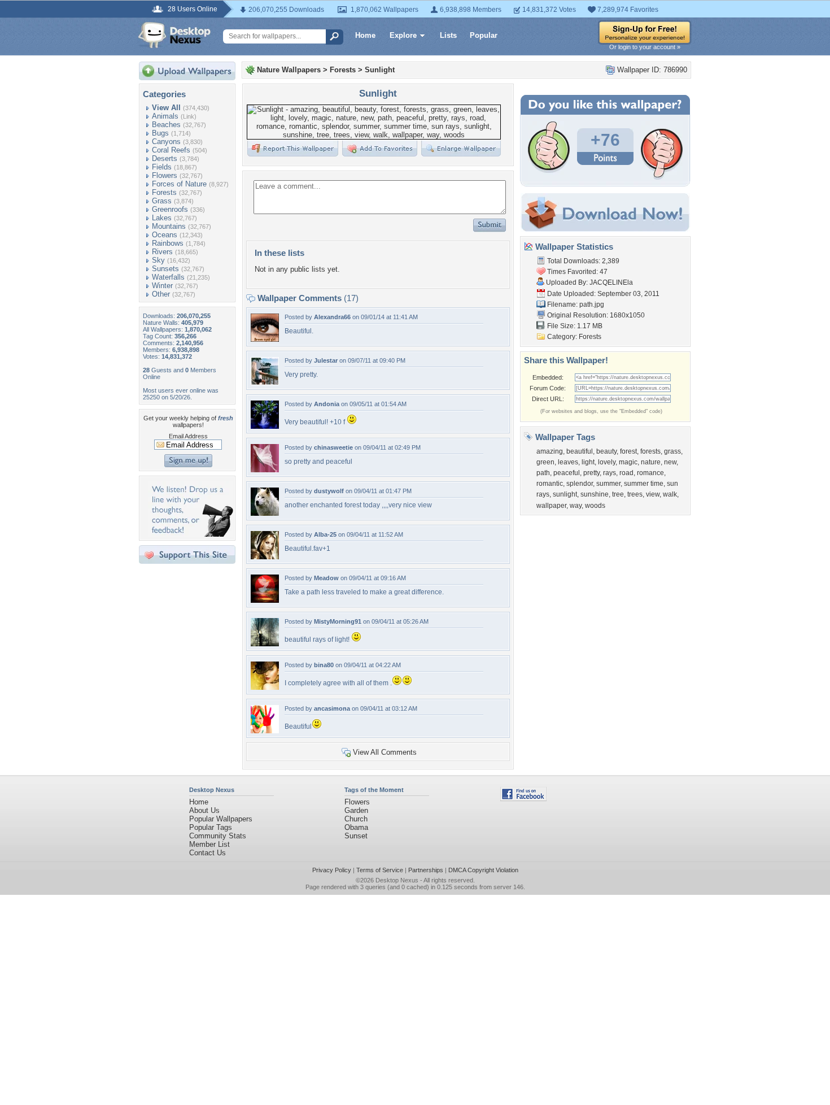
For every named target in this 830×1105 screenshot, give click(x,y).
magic (628, 462)
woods (595, 506)
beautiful (579, 451)
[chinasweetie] (265, 470)
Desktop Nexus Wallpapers (174, 35)
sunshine (594, 494)
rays (609, 473)
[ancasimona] (265, 730)
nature (651, 462)
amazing (549, 451)
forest (628, 451)
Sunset (356, 836)
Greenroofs (170, 209)
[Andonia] (265, 426)
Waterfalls (168, 277)
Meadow (326, 578)
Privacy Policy (331, 870)
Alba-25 (325, 534)
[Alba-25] (265, 556)
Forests (164, 192)
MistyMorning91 (337, 621)
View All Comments (385, 752)
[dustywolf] (265, 513)
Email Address (188, 436)
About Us (204, 810)
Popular (483, 35)
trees (635, 494)
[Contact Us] (190, 534)
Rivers (162, 251)
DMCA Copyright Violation (483, 870)
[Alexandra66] (265, 339)
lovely (606, 462)
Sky (158, 260)
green (545, 462)
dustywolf (329, 491)
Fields (162, 167)
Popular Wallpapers (220, 819)
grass (672, 451)
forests (650, 451)
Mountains (169, 226)
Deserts (164, 158)
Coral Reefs (171, 150)
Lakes (162, 218)
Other (161, 294)
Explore (403, 35)
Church (356, 819)
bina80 (324, 665)
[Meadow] (265, 600)
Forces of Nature (179, 184)
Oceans (164, 234)
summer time (643, 484)
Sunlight (380, 70)
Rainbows (168, 243)
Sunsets (165, 268)
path (543, 473)
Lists (448, 35)
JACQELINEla (611, 282)
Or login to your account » (644, 46)
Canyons (166, 141)
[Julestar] (265, 383)
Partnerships (425, 870)
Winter (162, 285)
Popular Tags (210, 827)
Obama (356, 827)
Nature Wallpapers (289, 70)
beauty (606, 451)
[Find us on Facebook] (523, 798)
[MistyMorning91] (265, 643)
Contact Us (207, 853)
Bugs (160, 133)
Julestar (326, 360)
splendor (579, 484)
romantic (549, 484)
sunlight (565, 494)
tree (618, 494)
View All (166, 107)
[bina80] (265, 687)
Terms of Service (379, 870)
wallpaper (551, 506)
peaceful (566, 473)
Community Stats (217, 836)
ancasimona (332, 708)
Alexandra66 (332, 317)
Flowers (164, 175)
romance (650, 473)
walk (670, 494)
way (576, 506)
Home (365, 35)
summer (608, 484)
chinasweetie (333, 447)
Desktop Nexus (396, 880)
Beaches (166, 124)
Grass (162, 201)
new (670, 462)
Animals (165, 116)
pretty (591, 473)
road (626, 473)
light (588, 462)
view (652, 494)
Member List (209, 844)
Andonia (326, 404)
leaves (568, 462)
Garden (356, 810)
